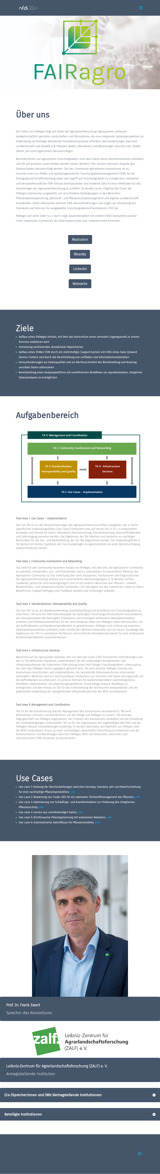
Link (72, 792)
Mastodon (80, 239)
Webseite (80, 284)
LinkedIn (80, 269)
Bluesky (80, 254)
